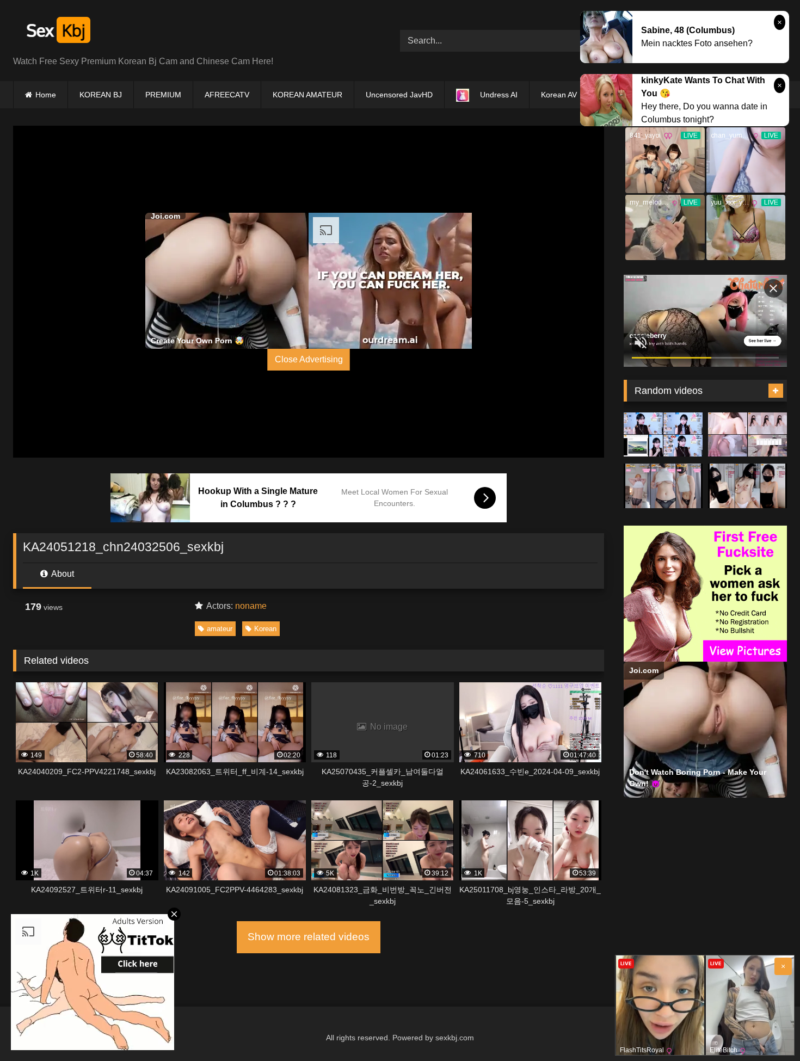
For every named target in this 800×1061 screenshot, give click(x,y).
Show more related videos (309, 936)
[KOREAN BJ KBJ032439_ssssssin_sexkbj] (663, 486)
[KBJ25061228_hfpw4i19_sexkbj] (747, 434)
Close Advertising (309, 359)
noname (251, 605)
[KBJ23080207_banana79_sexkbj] (663, 434)
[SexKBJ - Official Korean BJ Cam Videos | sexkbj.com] (57, 32)
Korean (265, 629)
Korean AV (559, 94)
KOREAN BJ (100, 94)
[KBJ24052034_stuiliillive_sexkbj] (747, 486)
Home (45, 94)
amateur (219, 629)
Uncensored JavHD (399, 94)
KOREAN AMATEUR (307, 94)
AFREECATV (227, 94)
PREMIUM (163, 94)
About (62, 573)
